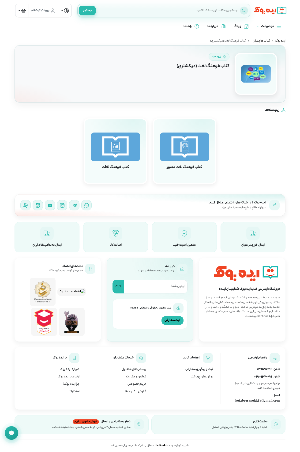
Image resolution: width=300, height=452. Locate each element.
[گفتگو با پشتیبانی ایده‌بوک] (11, 433)
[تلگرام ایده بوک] (74, 205)
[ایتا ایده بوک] (38, 205)
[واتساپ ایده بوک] (86, 205)
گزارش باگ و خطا (135, 391)
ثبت (118, 286)
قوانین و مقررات (136, 377)
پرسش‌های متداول (134, 369)
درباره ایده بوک (69, 369)
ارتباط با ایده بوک (68, 377)
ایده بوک (280, 41)
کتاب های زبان (261, 41)
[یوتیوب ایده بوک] (50, 205)
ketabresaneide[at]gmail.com (257, 401)
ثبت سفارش (172, 320)
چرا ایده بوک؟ (71, 384)
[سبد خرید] (22, 10)
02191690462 (264, 369)
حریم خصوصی (137, 384)
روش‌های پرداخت (202, 377)
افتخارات (74, 391)
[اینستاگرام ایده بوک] (62, 205)
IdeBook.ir (161, 445)
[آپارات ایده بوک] (25, 205)
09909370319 (263, 377)
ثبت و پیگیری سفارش (199, 369)
